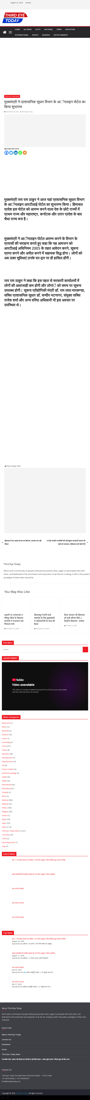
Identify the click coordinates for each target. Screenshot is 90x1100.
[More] (25, 153)
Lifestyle (5, 792)
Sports (35, 35)
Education (70, 29)
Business (46, 35)
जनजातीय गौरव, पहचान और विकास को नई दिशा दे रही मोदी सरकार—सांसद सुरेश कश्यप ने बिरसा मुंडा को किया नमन (35, 1059)
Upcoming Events (8, 842)
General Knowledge (9, 773)
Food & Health (7, 769)
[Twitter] (11, 153)
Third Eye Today (27, 112)
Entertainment (61, 35)
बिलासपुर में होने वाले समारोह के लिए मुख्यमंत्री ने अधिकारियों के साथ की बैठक (44, 619)
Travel (4, 838)
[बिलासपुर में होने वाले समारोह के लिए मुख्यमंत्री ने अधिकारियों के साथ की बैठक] (45, 599)
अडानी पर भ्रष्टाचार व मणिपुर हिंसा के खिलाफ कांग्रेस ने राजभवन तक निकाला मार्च (14, 619)
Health (4, 777)
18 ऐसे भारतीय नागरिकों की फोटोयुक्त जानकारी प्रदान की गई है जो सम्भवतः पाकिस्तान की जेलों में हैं (65, 542)
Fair (3, 765)
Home (17, 29)
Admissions (6, 723)
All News (28, 29)
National (48, 29)
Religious (5, 811)
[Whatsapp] (20, 153)
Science (5, 815)
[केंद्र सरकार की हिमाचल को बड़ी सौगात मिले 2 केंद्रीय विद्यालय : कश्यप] (75, 599)
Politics (4, 808)
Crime (59, 29)
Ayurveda (5, 731)
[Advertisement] (45, 130)
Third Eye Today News (12, 96)
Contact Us (6, 1039)
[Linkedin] (16, 153)
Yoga (4, 846)
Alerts (4, 727)
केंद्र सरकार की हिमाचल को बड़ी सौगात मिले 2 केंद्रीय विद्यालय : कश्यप (74, 617)
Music (4, 796)
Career (4, 738)
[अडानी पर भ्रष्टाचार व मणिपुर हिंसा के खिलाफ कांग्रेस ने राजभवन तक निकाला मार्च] (15, 599)
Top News (6, 835)
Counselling (6, 742)
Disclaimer (6, 1044)
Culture (4, 750)
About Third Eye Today (11, 1034)
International (21, 35)
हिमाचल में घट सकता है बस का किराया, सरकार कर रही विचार (23, 542)
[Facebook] (6, 153)
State (38, 29)
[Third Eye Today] (5, 32)
